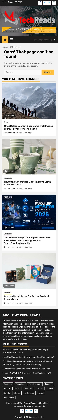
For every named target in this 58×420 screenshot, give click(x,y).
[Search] (54, 39)
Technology (29, 393)
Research (28, 389)
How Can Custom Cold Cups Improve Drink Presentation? (28, 357)
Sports (7, 393)
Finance (48, 384)
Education (20, 384)
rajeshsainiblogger (26, 132)
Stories (17, 393)
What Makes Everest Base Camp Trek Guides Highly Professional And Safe (28, 127)
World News (9, 397)
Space (50, 389)
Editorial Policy (44, 403)
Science (39, 389)
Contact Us (40, 406)
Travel (6, 122)
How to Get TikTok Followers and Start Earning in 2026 (27, 373)
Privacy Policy (30, 403)
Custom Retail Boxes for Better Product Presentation (26, 369)
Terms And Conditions (23, 406)
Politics (17, 389)
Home (9, 403)
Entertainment (35, 384)
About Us (17, 403)
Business (8, 178)
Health (7, 389)
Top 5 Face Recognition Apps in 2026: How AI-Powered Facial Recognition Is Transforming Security (27, 240)
